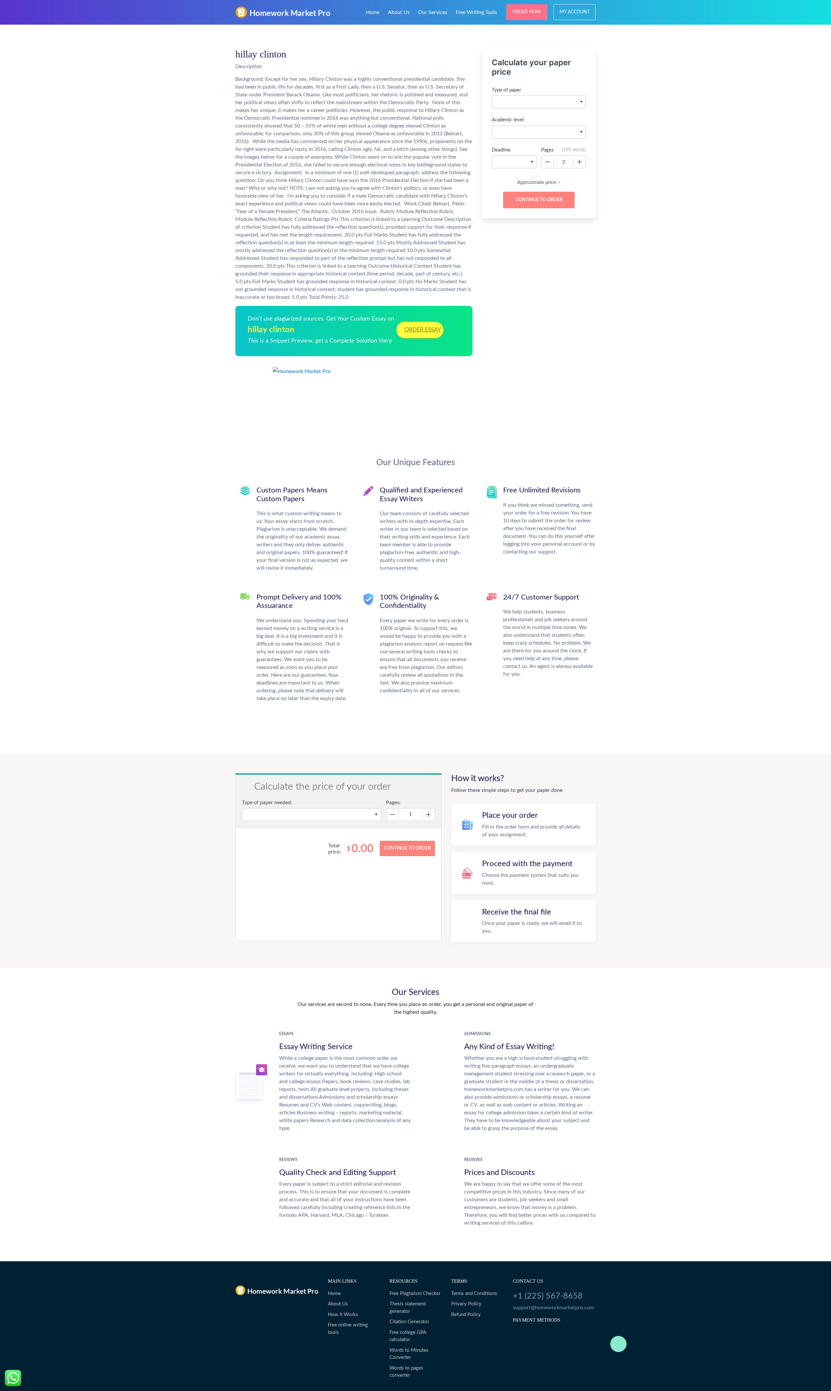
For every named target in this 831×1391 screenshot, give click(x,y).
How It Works (343, 1314)
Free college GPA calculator (408, 1336)
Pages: (393, 802)
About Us (399, 12)
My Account (574, 12)
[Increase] (579, 162)
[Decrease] (547, 162)
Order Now (526, 12)
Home (372, 12)
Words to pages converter (406, 1372)
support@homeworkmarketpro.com (553, 1307)
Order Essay (422, 330)
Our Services (432, 12)
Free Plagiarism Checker (415, 1293)
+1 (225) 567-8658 (548, 1296)
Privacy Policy (466, 1303)
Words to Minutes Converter (409, 1354)
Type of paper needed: (267, 802)
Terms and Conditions (474, 1293)
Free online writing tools (348, 1329)
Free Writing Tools (476, 12)
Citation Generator (409, 1321)
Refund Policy (466, 1314)
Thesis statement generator (408, 1307)
